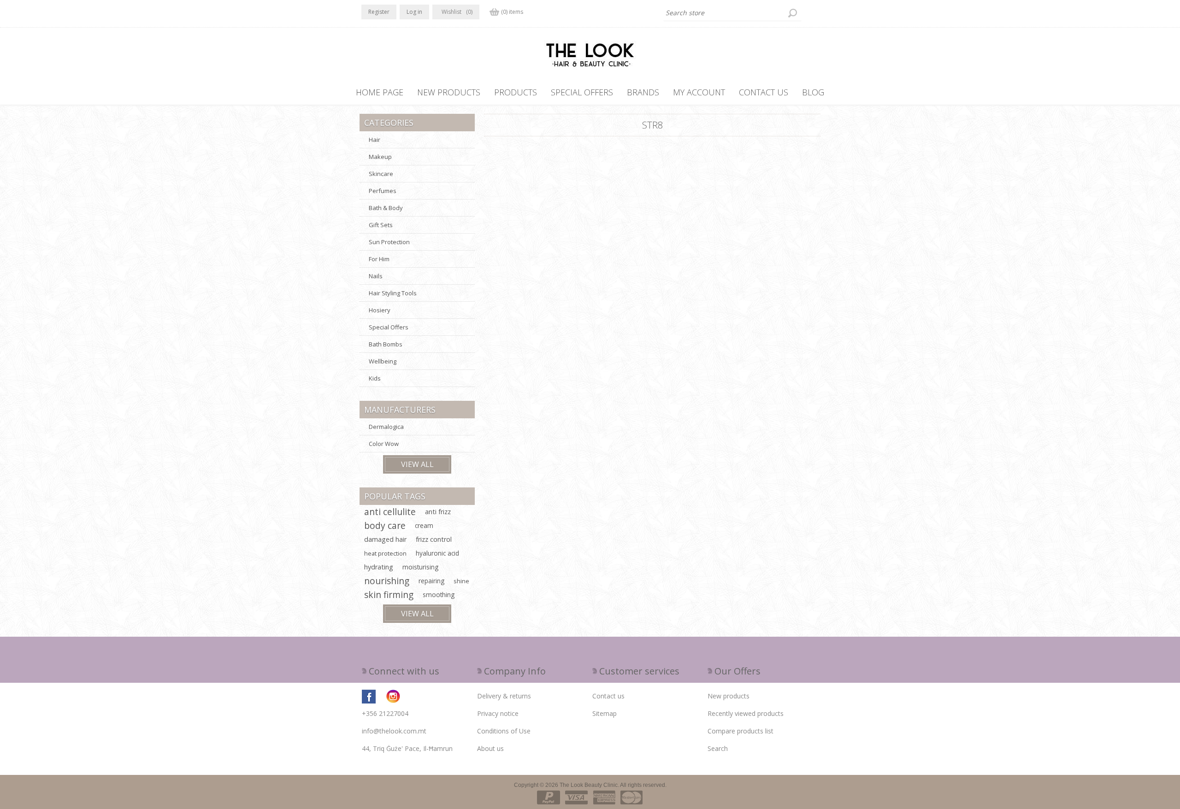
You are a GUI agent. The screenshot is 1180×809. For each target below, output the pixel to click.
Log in (414, 12)
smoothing (438, 594)
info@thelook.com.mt (394, 731)
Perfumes (382, 191)
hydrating (378, 567)
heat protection (385, 553)
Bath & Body (386, 208)
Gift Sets (381, 225)
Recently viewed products (746, 713)
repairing (431, 580)
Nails (376, 276)
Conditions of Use (504, 731)
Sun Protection (389, 242)
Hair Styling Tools (393, 293)
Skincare (381, 174)
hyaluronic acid (437, 553)
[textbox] (732, 13)
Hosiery (379, 310)
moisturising (420, 567)
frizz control (434, 539)
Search (718, 748)
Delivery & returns (504, 696)
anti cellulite (390, 511)
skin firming (388, 594)
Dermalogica (386, 426)
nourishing (386, 581)
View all (417, 464)
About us (490, 748)
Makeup (380, 156)
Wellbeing (382, 361)
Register (378, 12)
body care (385, 525)
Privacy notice (498, 713)
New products (728, 696)
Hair (374, 139)
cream (424, 525)
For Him (379, 259)
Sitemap (604, 713)
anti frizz (438, 511)
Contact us (608, 696)
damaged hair (385, 539)
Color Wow (384, 444)
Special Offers (388, 327)
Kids (375, 378)
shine (461, 581)
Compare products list (740, 731)
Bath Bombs (385, 344)
